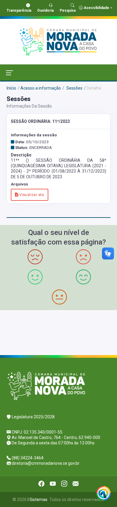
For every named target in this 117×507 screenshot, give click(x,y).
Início (11, 88)
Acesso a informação (40, 88)
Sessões (73, 88)
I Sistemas (37, 499)
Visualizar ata (31, 194)
